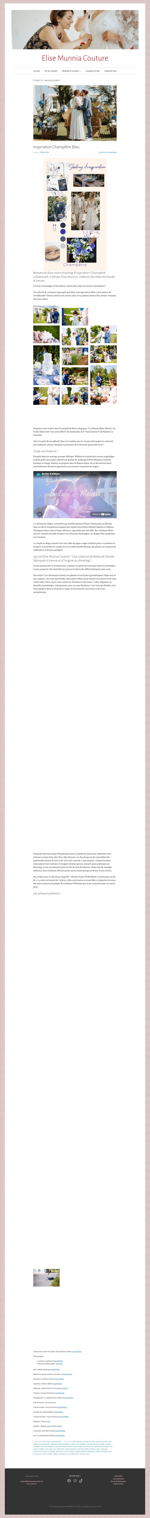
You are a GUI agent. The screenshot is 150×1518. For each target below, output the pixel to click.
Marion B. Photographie (65, 1451)
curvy (72, 1444)
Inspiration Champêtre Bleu (56, 147)
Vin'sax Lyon (84, 1454)
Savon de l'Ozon (39, 1454)
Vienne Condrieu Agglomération (66, 1454)
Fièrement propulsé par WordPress (62, 1506)
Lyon (46, 1449)
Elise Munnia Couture (75, 58)
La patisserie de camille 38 (83, 1446)
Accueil (37, 71)
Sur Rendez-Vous (32, 1476)
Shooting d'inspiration (52, 1441)
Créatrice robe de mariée (60, 1444)
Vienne (49, 1454)
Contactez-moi (110, 71)
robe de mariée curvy (104, 1451)
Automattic (96, 1506)
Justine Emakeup (47, 1446)
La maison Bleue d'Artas (63, 1446)
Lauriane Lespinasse (101, 1446)
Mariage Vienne (49, 1451)
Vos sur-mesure (50, 71)
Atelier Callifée (89, 1441)
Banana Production (103, 1441)
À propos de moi (92, 71)
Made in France (71, 1449)
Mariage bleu (95, 1449)
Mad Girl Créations (56, 1449)
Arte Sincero (77, 1441)
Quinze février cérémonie (85, 1451)
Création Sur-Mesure (41, 1444)
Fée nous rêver (98, 1444)
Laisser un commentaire (108, 152)
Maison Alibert (83, 1449)
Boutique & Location (70, 71)
